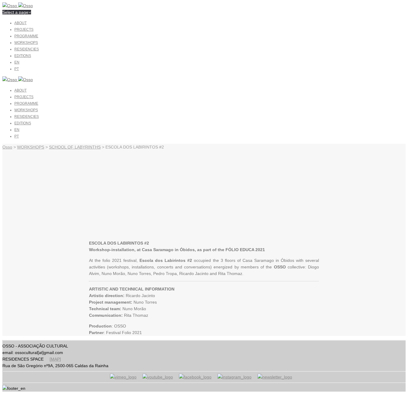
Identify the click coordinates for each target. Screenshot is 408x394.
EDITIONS (22, 56)
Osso (7, 147)
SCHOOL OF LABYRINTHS (75, 147)
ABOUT (20, 23)
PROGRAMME (26, 36)
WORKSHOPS (26, 43)
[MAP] (55, 359)
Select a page (15, 12)
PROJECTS (23, 29)
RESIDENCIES (26, 49)
